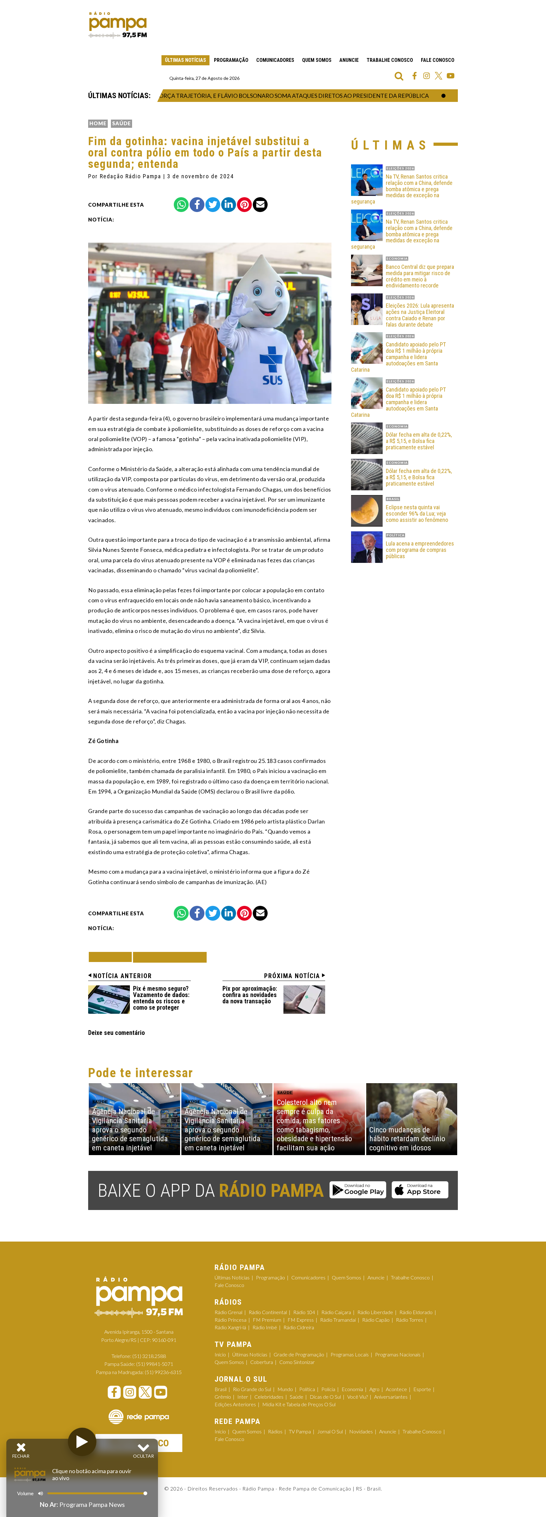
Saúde (121, 123)
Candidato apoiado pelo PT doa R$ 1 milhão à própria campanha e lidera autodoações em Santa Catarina (398, 357)
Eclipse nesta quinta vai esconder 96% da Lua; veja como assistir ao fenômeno (417, 513)
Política (307, 1389)
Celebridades (268, 1397)
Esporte (422, 1389)
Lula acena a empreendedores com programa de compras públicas (420, 549)
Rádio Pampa (117, 25)
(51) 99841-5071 (154, 1364)
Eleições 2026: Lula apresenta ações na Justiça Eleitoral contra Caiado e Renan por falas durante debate (420, 315)
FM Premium (267, 1320)
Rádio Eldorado (416, 1312)
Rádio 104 (304, 1312)
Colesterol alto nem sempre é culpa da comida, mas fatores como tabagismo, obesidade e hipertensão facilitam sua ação (314, 1125)
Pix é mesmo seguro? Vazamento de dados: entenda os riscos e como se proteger (161, 998)
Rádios (275, 1431)
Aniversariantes (391, 1397)
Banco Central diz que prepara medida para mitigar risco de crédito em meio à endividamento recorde (420, 276)
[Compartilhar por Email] (260, 204)
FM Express (301, 1320)
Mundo (285, 1389)
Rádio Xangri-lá (230, 1327)
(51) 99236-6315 (163, 1372)
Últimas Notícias (185, 60)
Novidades (361, 1431)
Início (220, 1354)
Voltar (112, 956)
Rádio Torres (409, 1320)
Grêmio (223, 1397)
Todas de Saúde (169, 957)
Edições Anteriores (235, 1404)
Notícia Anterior (122, 976)
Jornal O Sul (330, 1431)
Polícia (328, 1389)
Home (97, 123)
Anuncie (349, 60)
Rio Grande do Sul (252, 1389)
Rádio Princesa (230, 1320)
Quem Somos (316, 60)
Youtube (450, 75)
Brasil (221, 1389)
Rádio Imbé (264, 1327)
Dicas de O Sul (325, 1397)
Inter (242, 1397)
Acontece (396, 1389)
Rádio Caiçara (336, 1312)
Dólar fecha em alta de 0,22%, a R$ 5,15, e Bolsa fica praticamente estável (419, 441)
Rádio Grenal (228, 1312)
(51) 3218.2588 (149, 1356)
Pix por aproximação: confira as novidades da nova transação (249, 995)
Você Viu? (357, 1397)
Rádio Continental (268, 1312)
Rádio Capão (376, 1320)
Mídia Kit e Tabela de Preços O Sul (299, 1404)
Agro (374, 1389)
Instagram (426, 75)
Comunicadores (275, 60)
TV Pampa (300, 1431)
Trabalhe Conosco (390, 60)
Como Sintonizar (297, 1362)
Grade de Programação (299, 1354)
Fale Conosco (437, 60)
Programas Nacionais (398, 1354)
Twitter (438, 75)
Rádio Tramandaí (338, 1320)
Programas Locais (350, 1354)
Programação (231, 60)
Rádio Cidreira (298, 1327)
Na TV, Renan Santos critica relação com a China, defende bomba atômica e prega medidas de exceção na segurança (401, 189)
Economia (352, 1389)
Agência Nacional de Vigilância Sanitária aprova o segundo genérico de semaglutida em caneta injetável (130, 1129)
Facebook (414, 75)
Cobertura (261, 1362)
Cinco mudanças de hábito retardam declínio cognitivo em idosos (407, 1139)
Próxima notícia (292, 976)
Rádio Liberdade (375, 1312)
